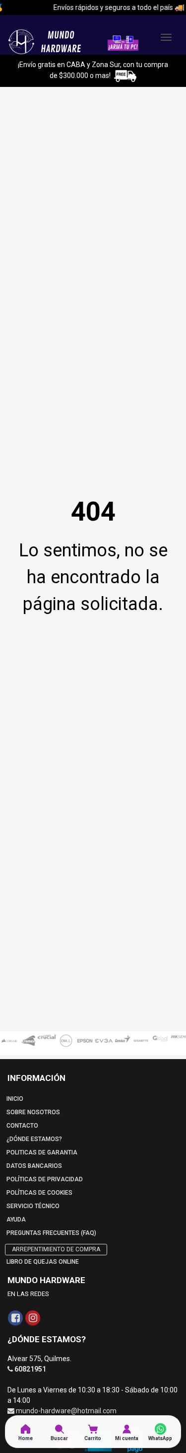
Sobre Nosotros (33, 1112)
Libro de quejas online (42, 1261)
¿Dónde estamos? (34, 1139)
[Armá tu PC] (123, 42)
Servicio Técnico (33, 1206)
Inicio (14, 1098)
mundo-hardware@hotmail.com (66, 1411)
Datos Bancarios (34, 1165)
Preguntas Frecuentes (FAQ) (51, 1232)
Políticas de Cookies (39, 1192)
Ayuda (16, 1219)
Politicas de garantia (41, 1152)
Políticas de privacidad (44, 1179)
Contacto (22, 1125)
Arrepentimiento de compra (56, 1249)
